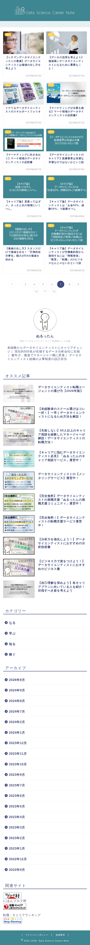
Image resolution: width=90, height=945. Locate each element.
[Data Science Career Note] (45, 16)
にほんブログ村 (15, 900)
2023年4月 (17, 817)
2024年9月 (17, 690)
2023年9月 (17, 774)
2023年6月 (17, 795)
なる (12, 622)
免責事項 (60, 935)
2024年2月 (17, 722)
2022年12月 (18, 859)
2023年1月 (17, 848)
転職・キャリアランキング (22, 915)
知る (12, 644)
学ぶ (12, 633)
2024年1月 (17, 732)
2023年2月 (17, 838)
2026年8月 (17, 680)
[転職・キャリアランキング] (45, 906)
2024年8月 (17, 701)
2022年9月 (17, 869)
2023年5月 (17, 806)
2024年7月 (17, 711)
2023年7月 (17, 785)
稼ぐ (12, 654)
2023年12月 (18, 743)
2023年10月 (18, 764)
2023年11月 (18, 753)
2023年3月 (17, 827)
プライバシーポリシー (36, 935)
